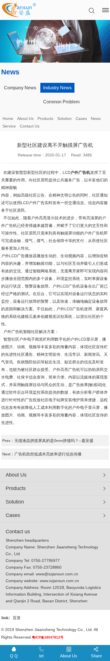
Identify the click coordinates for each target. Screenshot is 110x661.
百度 (17, 618)
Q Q (14, 655)
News (96, 118)
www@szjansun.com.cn (57, 574)
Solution (64, 118)
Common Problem (61, 101)
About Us (25, 118)
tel (41, 655)
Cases (81, 118)
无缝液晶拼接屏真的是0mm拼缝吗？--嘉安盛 (53, 440)
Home (8, 118)
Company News (20, 87)
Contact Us (29, 126)
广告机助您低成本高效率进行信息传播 (48, 454)
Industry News (57, 87)
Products (45, 118)
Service (9, 126)
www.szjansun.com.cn (59, 580)
